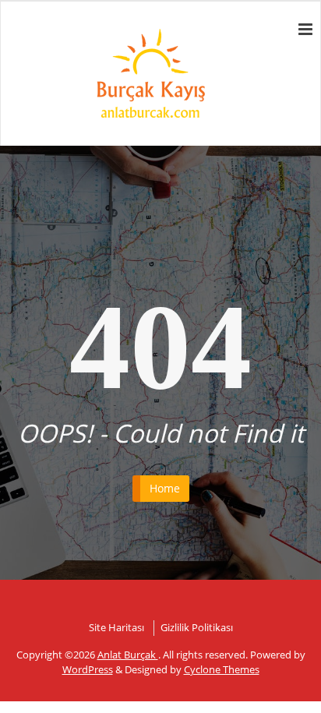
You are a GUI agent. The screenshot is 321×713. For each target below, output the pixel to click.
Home (165, 488)
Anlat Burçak (127, 655)
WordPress (87, 669)
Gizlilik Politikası (196, 627)
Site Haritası (116, 627)
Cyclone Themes (221, 669)
